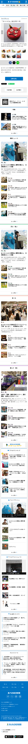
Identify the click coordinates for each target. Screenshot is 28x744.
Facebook (8, 696)
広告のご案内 (5, 710)
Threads (20, 696)
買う (18, 5)
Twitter (12, 696)
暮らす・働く (22, 5)
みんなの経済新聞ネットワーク (14, 725)
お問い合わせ (5, 708)
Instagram (16, 696)
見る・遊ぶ (13, 5)
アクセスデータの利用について (8, 706)
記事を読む (14, 78)
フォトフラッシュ (5, 18)
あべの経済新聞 (13, 2)
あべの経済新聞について (7, 702)
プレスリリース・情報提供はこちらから (10, 704)
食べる (7, 5)
